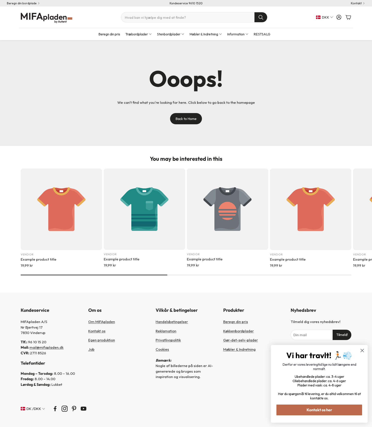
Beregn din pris (235, 321)
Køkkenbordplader (238, 331)
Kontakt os (96, 331)
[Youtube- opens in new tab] (84, 409)
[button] (194, 17)
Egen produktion (101, 340)
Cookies (162, 349)
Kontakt (356, 3)
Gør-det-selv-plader (240, 340)
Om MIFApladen (101, 321)
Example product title (38, 259)
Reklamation (166, 331)
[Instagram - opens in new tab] (65, 409)
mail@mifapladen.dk (46, 347)
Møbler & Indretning (239, 349)
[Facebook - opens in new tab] (55, 409)
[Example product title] (61, 209)
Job (91, 349)
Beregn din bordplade (22, 3)
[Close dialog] (362, 350)
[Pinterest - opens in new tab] (74, 409)
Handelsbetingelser (172, 321)
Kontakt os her (319, 409)
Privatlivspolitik (168, 340)
